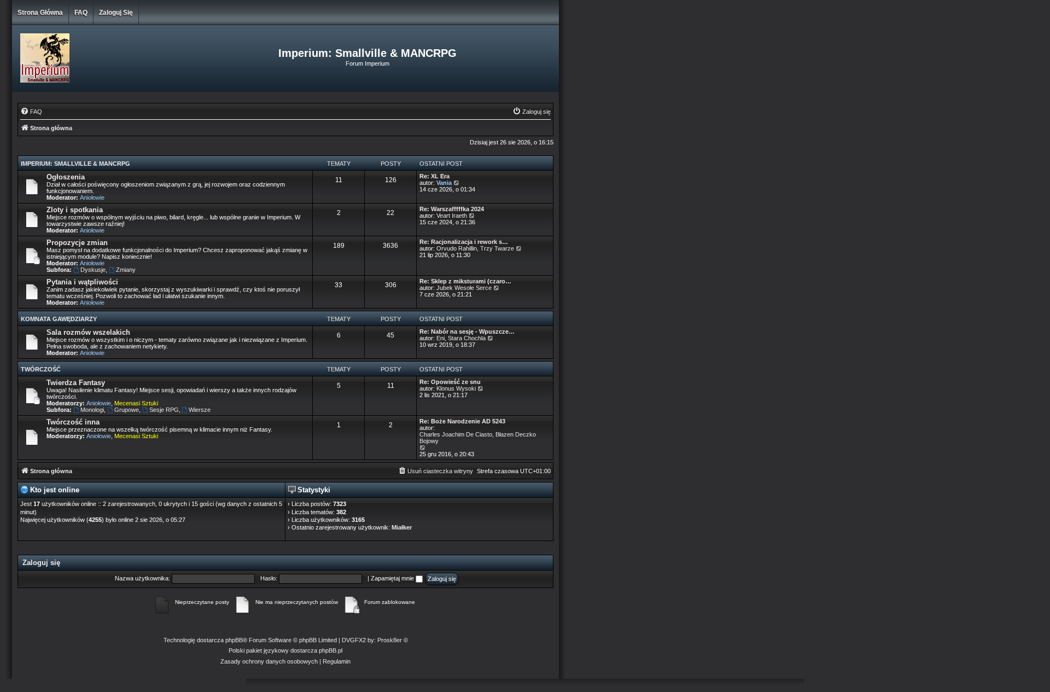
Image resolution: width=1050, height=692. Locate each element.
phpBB (234, 640)
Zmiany (126, 269)
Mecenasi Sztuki (136, 403)
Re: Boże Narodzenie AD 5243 (462, 421)
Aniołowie (92, 197)
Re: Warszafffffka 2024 (451, 209)
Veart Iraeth (451, 215)
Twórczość (41, 369)
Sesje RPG (164, 409)
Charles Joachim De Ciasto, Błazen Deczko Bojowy (477, 437)
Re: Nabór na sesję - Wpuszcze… (467, 331)
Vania (444, 182)
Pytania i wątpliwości (82, 282)
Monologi (92, 409)
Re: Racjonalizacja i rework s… (463, 242)
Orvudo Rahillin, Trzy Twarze (475, 248)
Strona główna (40, 12)
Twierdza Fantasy (75, 383)
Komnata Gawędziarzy (59, 319)
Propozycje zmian (77, 243)
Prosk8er (389, 640)
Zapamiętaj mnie (393, 578)
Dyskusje (93, 269)
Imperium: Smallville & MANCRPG (75, 163)
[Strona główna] (103, 58)
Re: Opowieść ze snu (450, 382)
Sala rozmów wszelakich (88, 332)
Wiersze (200, 409)
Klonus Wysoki (456, 388)
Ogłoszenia (65, 177)
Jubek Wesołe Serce (464, 287)
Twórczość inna (73, 422)
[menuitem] (31, 111)
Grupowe (126, 409)
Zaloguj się (116, 12)
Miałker (402, 527)
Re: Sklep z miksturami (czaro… (465, 281)
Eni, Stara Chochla (461, 338)
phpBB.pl (330, 650)
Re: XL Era (434, 176)
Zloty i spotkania (74, 210)
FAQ (81, 12)
